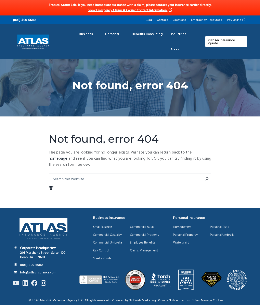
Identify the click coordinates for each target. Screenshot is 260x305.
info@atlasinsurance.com (38, 272)
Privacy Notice (168, 300)
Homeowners (182, 227)
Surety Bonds (102, 258)
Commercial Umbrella (107, 242)
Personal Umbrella (222, 235)
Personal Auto (219, 227)
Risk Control (101, 250)
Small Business (103, 227)
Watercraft (181, 242)
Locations (179, 19)
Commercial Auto (142, 227)
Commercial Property (144, 235)
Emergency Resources (206, 19)
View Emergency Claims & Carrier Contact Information (128, 10)
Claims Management (144, 250)
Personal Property (185, 235)
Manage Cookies (212, 300)
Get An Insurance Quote (221, 41)
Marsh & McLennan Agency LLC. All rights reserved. (75, 300)
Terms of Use (189, 300)
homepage (58, 158)
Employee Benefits (142, 242)
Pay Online (234, 19)
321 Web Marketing (142, 300)
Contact (162, 19)
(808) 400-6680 (24, 20)
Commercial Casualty (107, 235)
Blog (148, 19)
